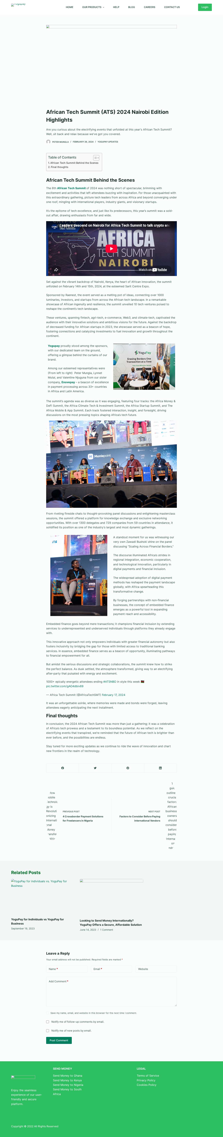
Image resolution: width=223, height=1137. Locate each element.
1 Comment (106, 929)
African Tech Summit (71, 188)
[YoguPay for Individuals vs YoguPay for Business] (43, 897)
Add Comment (58, 981)
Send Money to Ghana (67, 1075)
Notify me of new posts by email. (71, 1030)
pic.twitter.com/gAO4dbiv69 (64, 686)
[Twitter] (95, 768)
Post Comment (59, 1040)
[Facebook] (62, 768)
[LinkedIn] (160, 768)
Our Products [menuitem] (91, 7)
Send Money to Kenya (67, 1080)
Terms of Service (148, 1075)
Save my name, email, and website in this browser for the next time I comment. (94, 1013)
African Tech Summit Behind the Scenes (74, 162)
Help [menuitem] (116, 7)
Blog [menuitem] (131, 7)
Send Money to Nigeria (68, 1085)
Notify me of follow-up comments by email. (77, 1021)
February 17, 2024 (113, 695)
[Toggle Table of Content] (94, 158)
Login (205, 7)
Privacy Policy (146, 1080)
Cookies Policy (146, 1085)
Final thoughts (59, 166)
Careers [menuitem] (149, 7)
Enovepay (68, 382)
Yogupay (54, 346)
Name (53, 969)
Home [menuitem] (69, 7)
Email (98, 969)
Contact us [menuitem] (172, 7)
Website (143, 969)
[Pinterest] (128, 768)
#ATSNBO (109, 681)
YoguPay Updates (108, 141)
